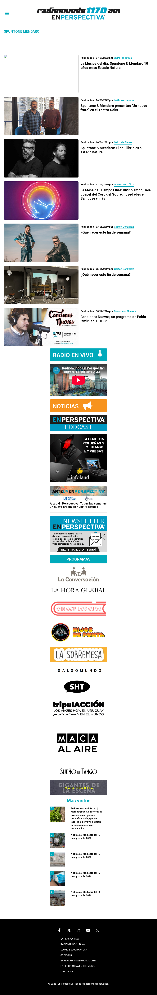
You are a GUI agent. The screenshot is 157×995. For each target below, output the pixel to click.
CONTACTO (67, 971)
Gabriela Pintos (123, 142)
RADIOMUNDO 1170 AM (73, 944)
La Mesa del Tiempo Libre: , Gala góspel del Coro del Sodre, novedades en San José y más (115, 194)
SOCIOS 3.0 (67, 955)
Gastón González (124, 184)
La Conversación (124, 100)
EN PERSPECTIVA (70, 938)
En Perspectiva (123, 57)
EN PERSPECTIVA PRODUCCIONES (78, 960)
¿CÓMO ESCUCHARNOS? (74, 949)
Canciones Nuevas (125, 311)
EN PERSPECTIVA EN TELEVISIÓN (78, 966)
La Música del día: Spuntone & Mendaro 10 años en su (114, 65)
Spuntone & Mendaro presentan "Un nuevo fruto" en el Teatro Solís (113, 108)
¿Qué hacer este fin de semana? (105, 232)
